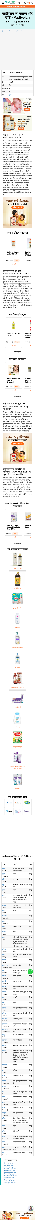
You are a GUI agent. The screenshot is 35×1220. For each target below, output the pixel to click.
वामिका (4, 1118)
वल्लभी (4, 981)
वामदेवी (4, 1113)
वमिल (3, 1126)
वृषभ (10, 94)
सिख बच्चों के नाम (9, 1178)
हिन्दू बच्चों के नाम (8, 1163)
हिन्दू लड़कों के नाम (9, 1165)
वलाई (3, 926)
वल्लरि (4, 992)
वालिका (4, 949)
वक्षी (3, 879)
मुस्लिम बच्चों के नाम (9, 1170)
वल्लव (3, 997)
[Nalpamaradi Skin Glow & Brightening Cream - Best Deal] (13, 369)
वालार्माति (4, 916)
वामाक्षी (4, 1086)
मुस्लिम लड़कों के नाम (10, 1173)
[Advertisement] (17, 51)
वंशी (3, 1152)
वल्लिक (4, 1008)
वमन (3, 1091)
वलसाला (4, 1065)
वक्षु (3, 884)
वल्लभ (3, 970)
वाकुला (4, 905)
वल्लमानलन (5, 1029)
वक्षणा (3, 868)
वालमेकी (4, 1040)
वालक (3, 910)
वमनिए (3, 1102)
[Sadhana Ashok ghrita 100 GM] (13, 243)
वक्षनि (3, 874)
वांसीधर (4, 1147)
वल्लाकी (4, 986)
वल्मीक (4, 1045)
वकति (3, 890)
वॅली (3, 1002)
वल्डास (4, 932)
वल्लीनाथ (4, 1018)
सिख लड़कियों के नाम (10, 1183)
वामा (3, 1070)
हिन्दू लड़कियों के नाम (10, 1168)
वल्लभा (4, 976)
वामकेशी (4, 1081)
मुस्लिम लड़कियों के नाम (10, 1175)
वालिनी (4, 960)
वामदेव (3, 1075)
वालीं (3, 954)
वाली (3, 937)
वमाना (3, 1097)
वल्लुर (3, 1034)
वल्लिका (4, 1013)
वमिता (3, 1131)
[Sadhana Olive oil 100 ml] (13, 325)
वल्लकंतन (4, 1024)
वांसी (3, 1142)
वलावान (4, 921)
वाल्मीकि (4, 1050)
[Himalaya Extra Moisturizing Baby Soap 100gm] (13, 516)
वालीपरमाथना (6, 965)
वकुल (3, 895)
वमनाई (3, 1136)
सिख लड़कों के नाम (9, 1180)
